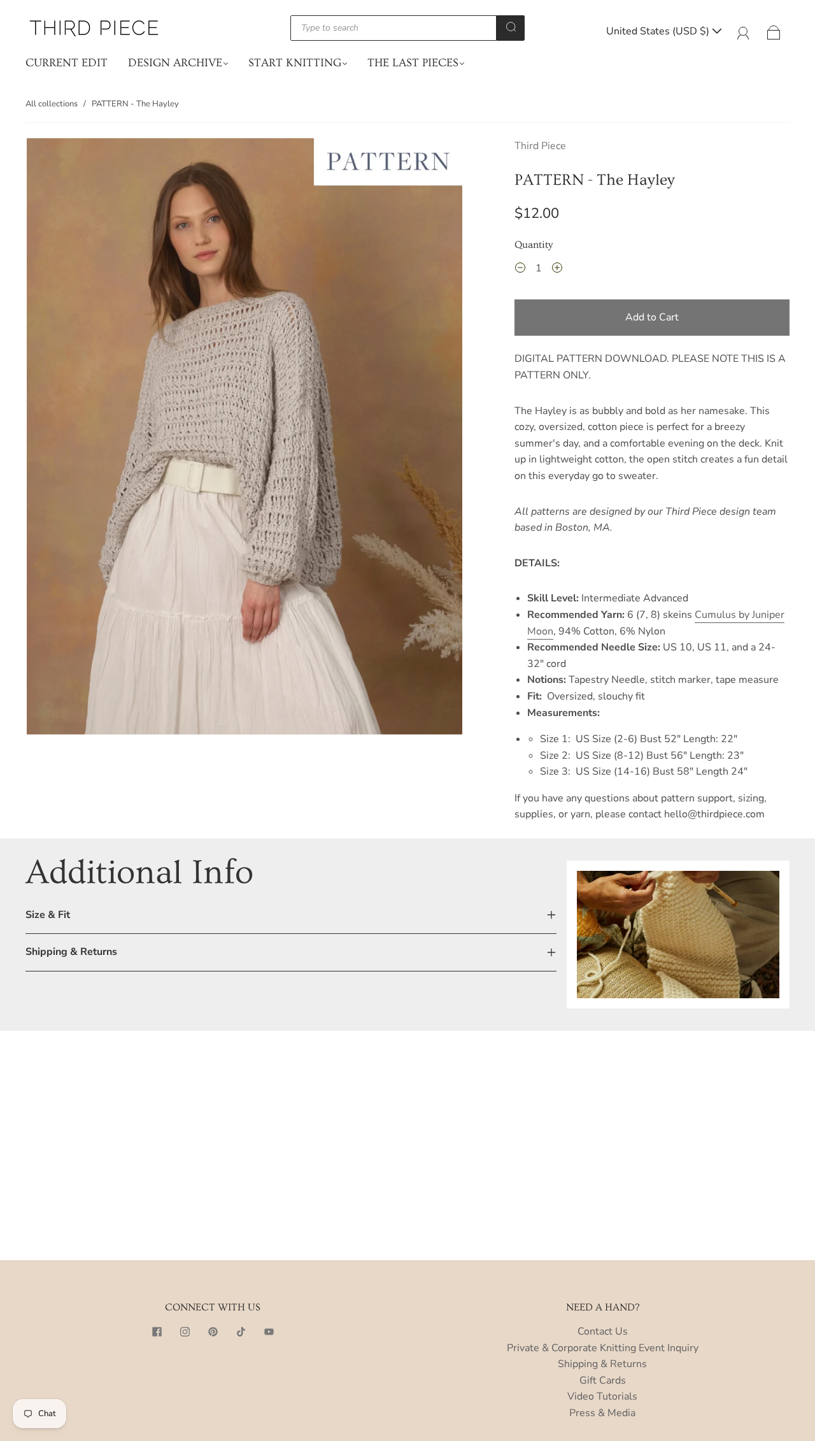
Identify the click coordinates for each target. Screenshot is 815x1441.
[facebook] (157, 1331)
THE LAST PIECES (412, 62)
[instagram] (185, 1331)
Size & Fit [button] (47, 915)
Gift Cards (602, 1380)
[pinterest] (213, 1331)
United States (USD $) (659, 31)
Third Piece (540, 146)
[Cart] (774, 31)
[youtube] (269, 1331)
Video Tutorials (602, 1396)
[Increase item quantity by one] (557, 270)
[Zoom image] (244, 438)
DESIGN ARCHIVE (175, 62)
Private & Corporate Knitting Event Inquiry (602, 1348)
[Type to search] (393, 28)
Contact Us (603, 1331)
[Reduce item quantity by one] (520, 270)
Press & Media (602, 1413)
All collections (51, 104)
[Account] (743, 31)
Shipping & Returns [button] (71, 952)
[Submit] (511, 27)
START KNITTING (294, 62)
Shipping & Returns (602, 1364)
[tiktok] (241, 1331)
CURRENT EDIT (66, 62)
